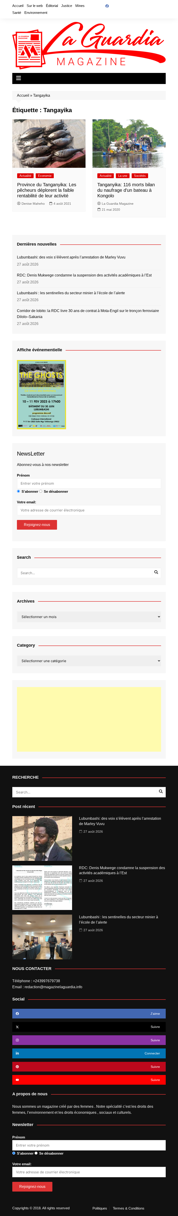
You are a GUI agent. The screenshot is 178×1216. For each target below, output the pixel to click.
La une (122, 175)
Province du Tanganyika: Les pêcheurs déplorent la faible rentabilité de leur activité (46, 190)
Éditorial (52, 6)
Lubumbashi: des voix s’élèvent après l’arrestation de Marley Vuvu (71, 257)
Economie (44, 175)
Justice (66, 6)
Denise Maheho (33, 203)
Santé (16, 13)
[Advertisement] (89, 719)
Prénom (23, 475)
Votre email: (26, 502)
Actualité (25, 175)
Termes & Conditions (128, 1208)
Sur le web (35, 6)
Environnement (35, 13)
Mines (80, 6)
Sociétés (140, 175)
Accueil (17, 6)
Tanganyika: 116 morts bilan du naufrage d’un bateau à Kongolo (126, 190)
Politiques (99, 1208)
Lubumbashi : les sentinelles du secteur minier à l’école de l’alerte (71, 293)
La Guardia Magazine (118, 203)
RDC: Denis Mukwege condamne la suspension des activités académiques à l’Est (84, 275)
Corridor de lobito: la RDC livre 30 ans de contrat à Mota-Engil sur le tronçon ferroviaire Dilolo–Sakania (88, 314)
